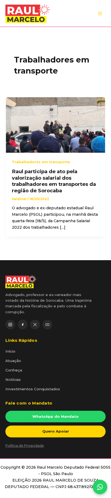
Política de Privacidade (24, 446)
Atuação (13, 360)
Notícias (13, 379)
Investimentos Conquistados (32, 389)
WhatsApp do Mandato (55, 416)
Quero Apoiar (55, 431)
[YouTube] (47, 324)
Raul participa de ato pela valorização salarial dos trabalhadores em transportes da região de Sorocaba (54, 181)
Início (10, 351)
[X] (35, 324)
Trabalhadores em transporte (41, 162)
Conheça (13, 370)
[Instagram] (10, 324)
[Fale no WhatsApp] (100, 487)
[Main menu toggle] (100, 13)
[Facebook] (22, 324)
